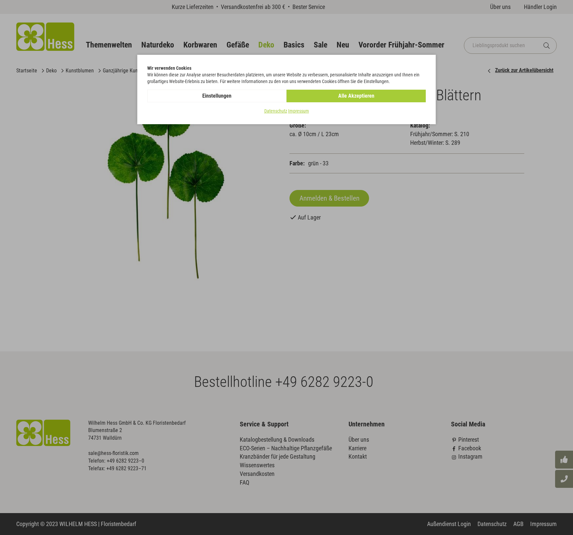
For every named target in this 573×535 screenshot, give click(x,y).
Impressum (298, 111)
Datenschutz (275, 111)
